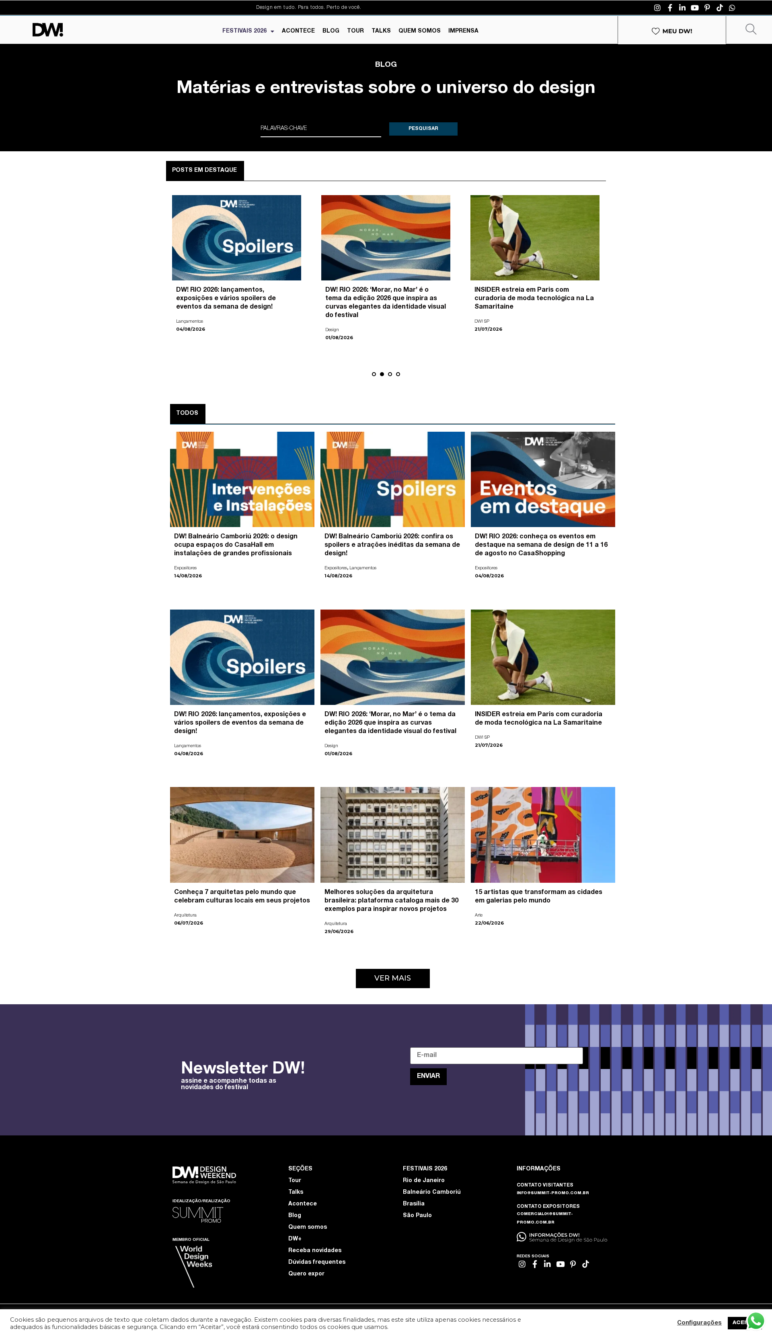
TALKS (381, 31)
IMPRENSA (463, 31)
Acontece (302, 1204)
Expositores (185, 568)
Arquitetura (187, 321)
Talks (295, 1192)
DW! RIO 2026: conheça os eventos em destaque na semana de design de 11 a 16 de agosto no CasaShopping (541, 545)
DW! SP (482, 737)
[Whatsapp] (732, 7)
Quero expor (306, 1274)
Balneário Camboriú (432, 1192)
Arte (478, 313)
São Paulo (417, 1216)
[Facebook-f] (669, 7)
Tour (294, 1181)
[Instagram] (657, 7)
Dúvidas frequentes (316, 1262)
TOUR (355, 31)
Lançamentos (362, 568)
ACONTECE (298, 31)
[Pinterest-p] (707, 7)
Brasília (414, 1204)
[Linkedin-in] (682, 7)
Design (331, 746)
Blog (294, 1216)
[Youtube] (694, 7)
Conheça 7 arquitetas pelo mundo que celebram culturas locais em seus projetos (236, 299)
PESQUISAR (423, 128)
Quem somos (307, 1227)
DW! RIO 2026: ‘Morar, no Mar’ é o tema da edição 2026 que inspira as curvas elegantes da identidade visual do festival (390, 723)
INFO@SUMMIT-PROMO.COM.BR (553, 1193)
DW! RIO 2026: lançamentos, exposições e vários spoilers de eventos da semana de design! (240, 723)
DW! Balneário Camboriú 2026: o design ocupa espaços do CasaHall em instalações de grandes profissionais (236, 545)
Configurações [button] (699, 1323)
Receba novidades (314, 1251)
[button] (374, 374)
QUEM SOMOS (419, 31)
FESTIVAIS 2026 (244, 31)
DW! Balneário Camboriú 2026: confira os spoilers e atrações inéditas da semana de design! (392, 545)
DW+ (295, 1239)
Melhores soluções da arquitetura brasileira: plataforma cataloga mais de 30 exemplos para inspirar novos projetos (391, 901)
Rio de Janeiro (424, 1181)
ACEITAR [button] (745, 1323)
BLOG (330, 31)
